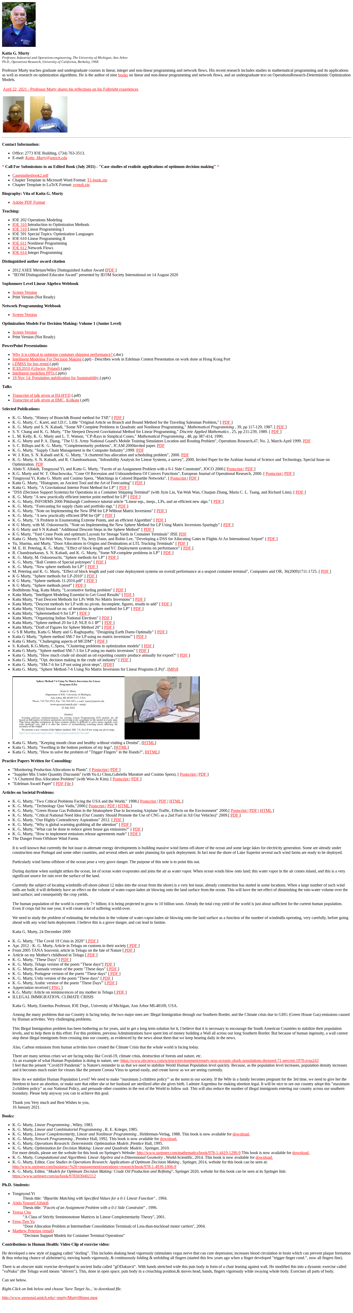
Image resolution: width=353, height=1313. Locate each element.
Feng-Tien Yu (23, 1221)
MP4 (173, 669)
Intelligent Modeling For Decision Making (47, 359)
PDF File (64, 783)
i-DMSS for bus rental (31, 364)
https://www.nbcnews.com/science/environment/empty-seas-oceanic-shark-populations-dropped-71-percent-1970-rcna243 (219, 1060)
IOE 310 (20, 224)
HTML (149, 742)
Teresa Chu (21, 1212)
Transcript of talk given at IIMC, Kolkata (45, 400)
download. (241, 1134)
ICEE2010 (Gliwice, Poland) (36, 368)
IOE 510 (20, 229)
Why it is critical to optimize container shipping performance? (62, 354)
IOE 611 (19, 243)
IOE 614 (20, 252)
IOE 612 (20, 248)
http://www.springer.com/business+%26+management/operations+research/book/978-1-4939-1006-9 (94, 1166)
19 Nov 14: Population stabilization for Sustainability (56, 378)
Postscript (235, 469)
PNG (56, 987)
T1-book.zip (97, 180)
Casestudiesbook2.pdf (30, 175)
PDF (110, 270)
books (123, 75)
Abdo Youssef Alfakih (30, 1203)
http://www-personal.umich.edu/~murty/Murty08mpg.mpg (49, 1297)
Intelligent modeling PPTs (34, 373)
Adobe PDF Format (28, 202)
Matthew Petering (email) (33, 1231)
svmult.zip (81, 184)
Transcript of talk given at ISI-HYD (41, 395)
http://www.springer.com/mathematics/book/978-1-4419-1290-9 (189, 1152)
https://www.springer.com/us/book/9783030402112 (54, 1176)
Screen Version (24, 292)
